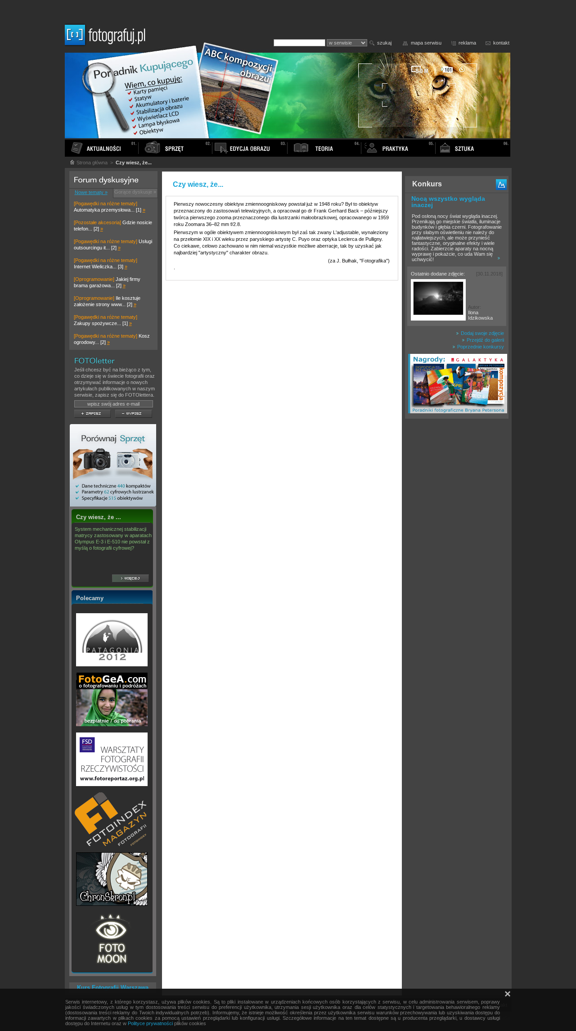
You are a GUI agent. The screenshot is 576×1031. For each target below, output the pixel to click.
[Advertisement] (457, 565)
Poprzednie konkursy (480, 346)
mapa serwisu (426, 42)
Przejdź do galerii (484, 340)
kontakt (501, 42)
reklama (467, 42)
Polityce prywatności (150, 1023)
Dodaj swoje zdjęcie (481, 333)
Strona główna (91, 162)
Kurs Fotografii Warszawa (112, 987)
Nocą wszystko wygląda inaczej (448, 201)
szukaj (384, 42)
